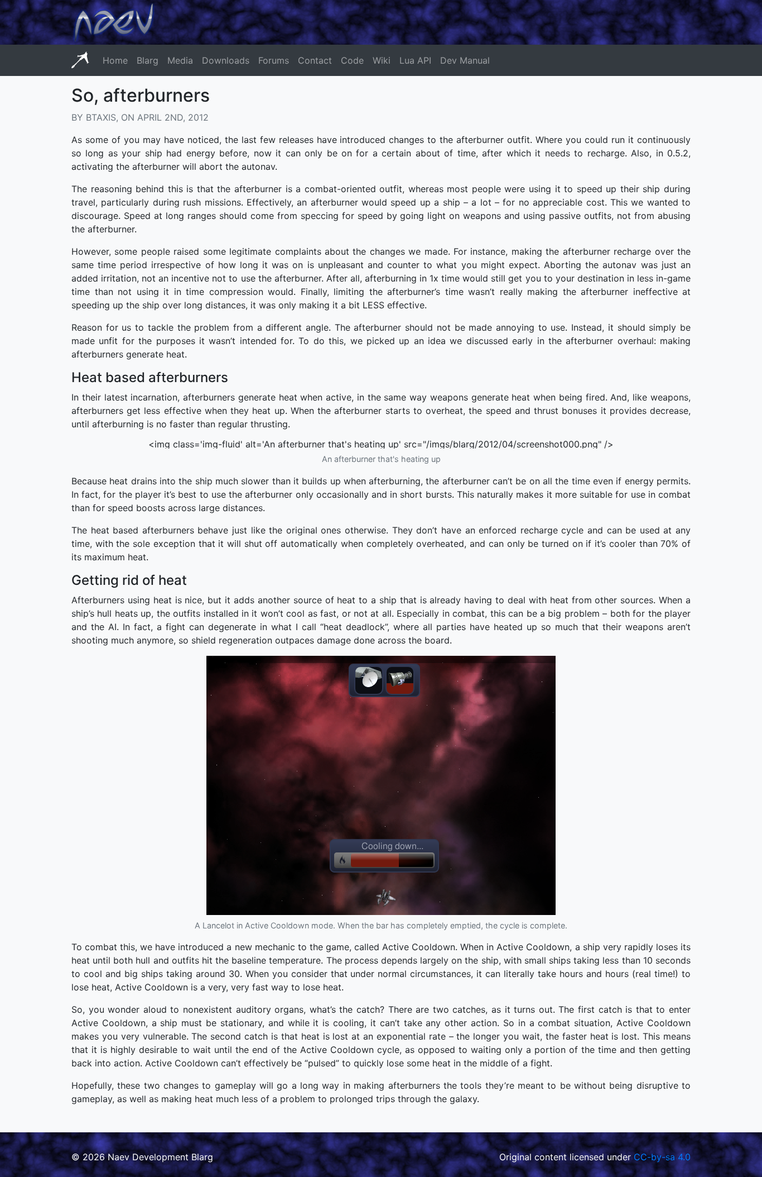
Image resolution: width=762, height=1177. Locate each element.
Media (180, 60)
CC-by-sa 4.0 (662, 1156)
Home (115, 60)
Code (352, 60)
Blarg (147, 60)
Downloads (225, 60)
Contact (315, 60)
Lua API (415, 60)
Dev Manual (465, 60)
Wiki (381, 60)
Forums (273, 60)
